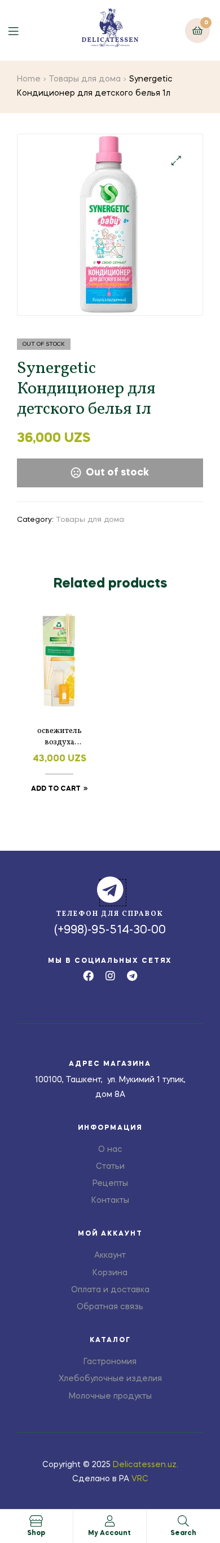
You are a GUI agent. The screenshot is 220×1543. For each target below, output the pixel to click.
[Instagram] (110, 975)
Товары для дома (85, 79)
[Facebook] (88, 975)
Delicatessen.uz (145, 1465)
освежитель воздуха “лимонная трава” (59, 737)
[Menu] (21, 30)
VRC (139, 1479)
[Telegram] (132, 975)
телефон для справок (110, 914)
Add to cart (56, 789)
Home (29, 79)
